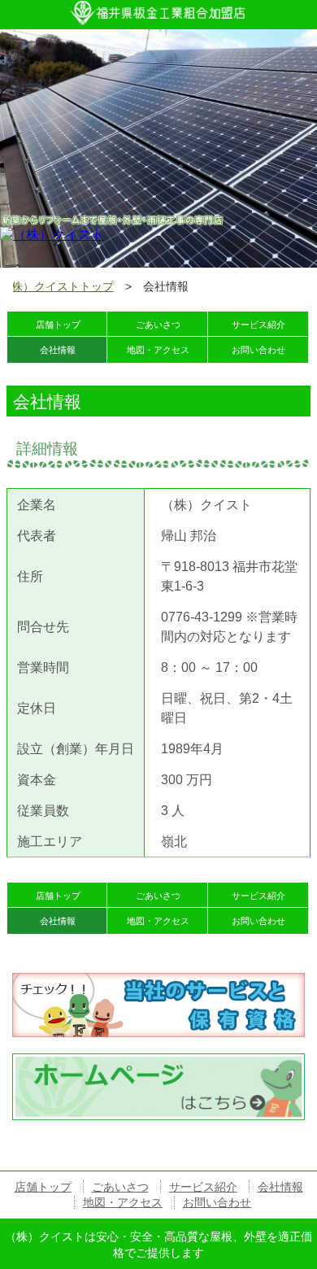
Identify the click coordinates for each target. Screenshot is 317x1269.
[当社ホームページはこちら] (158, 1060)
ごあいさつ (120, 1186)
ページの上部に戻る (251, 1158)
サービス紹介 (258, 324)
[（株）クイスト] (52, 234)
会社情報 (280, 1186)
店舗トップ (43, 1186)
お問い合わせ (217, 1202)
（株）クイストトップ (57, 287)
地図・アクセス (123, 1202)
